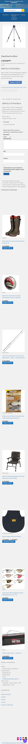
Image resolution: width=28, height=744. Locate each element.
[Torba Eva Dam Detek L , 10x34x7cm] (13, 638)
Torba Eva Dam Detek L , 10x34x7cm (11, 653)
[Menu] (2, 5)
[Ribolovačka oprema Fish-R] (14, 5)
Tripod (24, 87)
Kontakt (3, 699)
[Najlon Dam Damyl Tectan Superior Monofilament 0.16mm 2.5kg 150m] (10, 283)
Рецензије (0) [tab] (9, 99)
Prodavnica (5, 14)
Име (4, 151)
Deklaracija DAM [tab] (17, 99)
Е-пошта (5, 158)
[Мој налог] (23, 5)
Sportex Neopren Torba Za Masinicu (11, 536)
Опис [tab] (3, 99)
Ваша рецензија (7, 138)
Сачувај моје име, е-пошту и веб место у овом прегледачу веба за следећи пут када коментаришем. (13, 169)
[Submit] (22, 10)
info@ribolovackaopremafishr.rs (10, 679)
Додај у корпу (15, 82)
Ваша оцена (6, 134)
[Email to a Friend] (10, 90)
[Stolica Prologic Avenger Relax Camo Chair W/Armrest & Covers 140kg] (13, 461)
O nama (3, 702)
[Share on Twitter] (8, 90)
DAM (7, 87)
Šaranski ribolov (19, 87)
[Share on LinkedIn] (16, 90)
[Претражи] (4, 5)
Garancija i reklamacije (7, 705)
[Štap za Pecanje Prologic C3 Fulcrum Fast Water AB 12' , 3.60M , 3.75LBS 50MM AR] (13, 340)
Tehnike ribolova (14, 14)
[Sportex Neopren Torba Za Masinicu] (13, 521)
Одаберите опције (8, 541)
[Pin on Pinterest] (13, 90)
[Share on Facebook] (5, 90)
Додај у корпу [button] (7, 302)
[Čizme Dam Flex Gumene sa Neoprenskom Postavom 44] (13, 226)
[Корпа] (26, 5)
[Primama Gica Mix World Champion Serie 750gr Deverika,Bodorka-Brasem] (13, 401)
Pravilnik (3, 697)
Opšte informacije (6, 694)
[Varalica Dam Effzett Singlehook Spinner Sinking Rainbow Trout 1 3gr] (13, 578)
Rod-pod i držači (12, 87)
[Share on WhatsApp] (2, 90)
